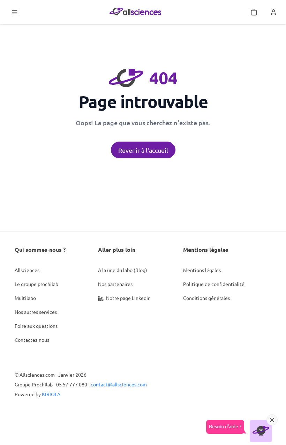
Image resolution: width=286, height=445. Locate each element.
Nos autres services (36, 312)
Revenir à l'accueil (143, 150)
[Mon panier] (254, 12)
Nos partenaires (115, 284)
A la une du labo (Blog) (122, 270)
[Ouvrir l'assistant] (261, 431)
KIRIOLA (51, 394)
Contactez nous (32, 340)
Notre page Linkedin (128, 298)
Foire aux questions (36, 326)
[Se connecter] (273, 12)
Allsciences (27, 270)
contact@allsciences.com (119, 384)
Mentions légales (202, 270)
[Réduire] (272, 419)
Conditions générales (206, 298)
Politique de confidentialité (213, 284)
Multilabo (25, 298)
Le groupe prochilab (36, 284)
